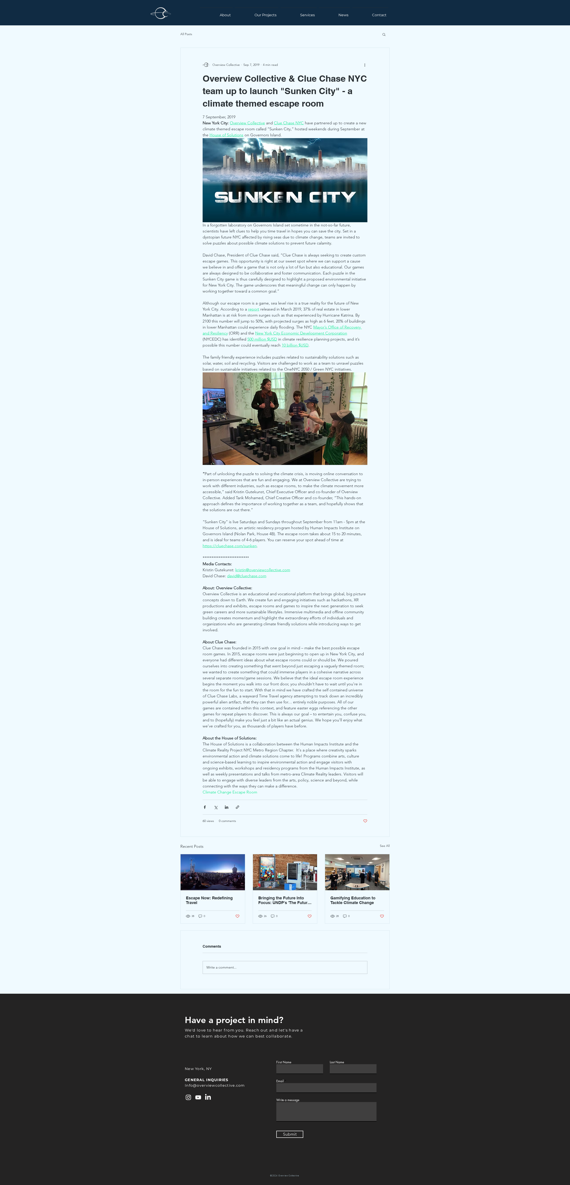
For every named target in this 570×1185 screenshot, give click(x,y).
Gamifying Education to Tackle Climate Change (352, 900)
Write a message (287, 1100)
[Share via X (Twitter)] (216, 807)
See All (385, 846)
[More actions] (364, 64)
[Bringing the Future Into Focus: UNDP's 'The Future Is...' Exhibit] (285, 872)
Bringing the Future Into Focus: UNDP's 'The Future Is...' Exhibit (284, 900)
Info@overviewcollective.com (215, 1085)
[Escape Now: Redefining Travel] (213, 872)
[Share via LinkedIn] (226, 807)
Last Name (337, 1062)
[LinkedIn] (208, 1097)
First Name (283, 1062)
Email (280, 1081)
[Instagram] (188, 1097)
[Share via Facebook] (205, 807)
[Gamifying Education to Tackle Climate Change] (357, 872)
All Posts (186, 34)
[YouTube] (198, 1097)
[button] (384, 34)
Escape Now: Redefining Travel (209, 900)
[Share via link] (237, 807)
